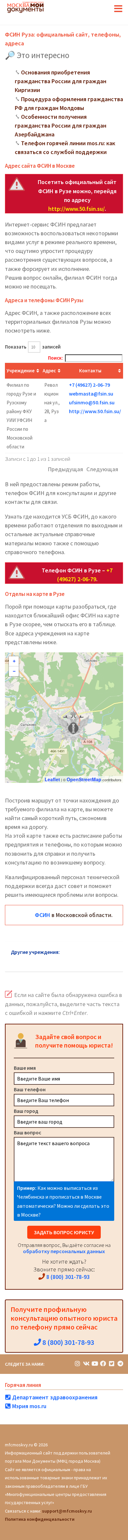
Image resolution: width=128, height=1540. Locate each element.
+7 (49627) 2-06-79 (89, 384)
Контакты (90, 370)
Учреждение (20, 370)
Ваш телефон (30, 1089)
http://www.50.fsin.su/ (76, 208)
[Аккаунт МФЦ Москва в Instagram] (77, 1364)
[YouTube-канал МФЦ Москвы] (94, 1364)
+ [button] (14, 661)
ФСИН (42, 915)
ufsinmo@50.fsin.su (92, 402)
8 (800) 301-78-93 (67, 1277)
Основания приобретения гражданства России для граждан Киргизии (60, 81)
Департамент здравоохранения (54, 1397)
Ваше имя (25, 1068)
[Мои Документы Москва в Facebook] (103, 1364)
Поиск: (55, 358)
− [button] (14, 671)
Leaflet (52, 779)
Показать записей (33, 347)
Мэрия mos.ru (28, 1406)
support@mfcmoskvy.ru (67, 1511)
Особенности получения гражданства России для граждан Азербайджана (60, 125)
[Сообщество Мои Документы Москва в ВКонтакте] (86, 1364)
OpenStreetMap (84, 779)
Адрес (49, 370)
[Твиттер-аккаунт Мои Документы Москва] (112, 1364)
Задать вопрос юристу (64, 1232)
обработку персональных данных (64, 1251)
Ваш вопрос (27, 1132)
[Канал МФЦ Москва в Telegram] (120, 1364)
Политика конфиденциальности (40, 1519)
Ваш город (26, 1111)
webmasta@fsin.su (91, 393)
